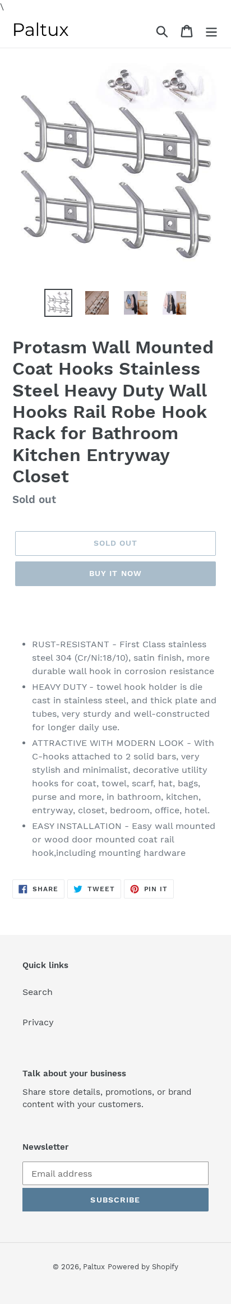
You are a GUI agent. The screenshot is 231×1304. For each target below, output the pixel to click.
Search (37, 992)
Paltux (94, 1266)
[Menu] (211, 30)
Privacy (38, 1022)
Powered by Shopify (143, 1266)
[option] (58, 303)
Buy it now (115, 573)
